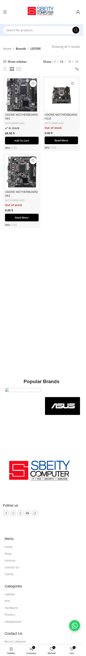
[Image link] (41, 472)
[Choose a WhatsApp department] (74, 625)
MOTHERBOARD (14, 123)
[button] (22, 140)
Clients (9, 574)
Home (7, 49)
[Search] (75, 30)
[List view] (5, 69)
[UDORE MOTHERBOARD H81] (22, 95)
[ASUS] (63, 406)
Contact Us (12, 567)
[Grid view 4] (18, 69)
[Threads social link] (20, 513)
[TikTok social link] (35, 513)
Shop (8, 554)
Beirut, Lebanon (15, 641)
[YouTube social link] (28, 513)
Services (10, 560)
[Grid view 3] (12, 69)
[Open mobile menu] (5, 12)
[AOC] (23, 406)
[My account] (78, 12)
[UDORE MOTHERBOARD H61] (22, 172)
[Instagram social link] (13, 513)
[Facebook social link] (6, 513)
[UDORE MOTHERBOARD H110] (61, 95)
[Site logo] (41, 12)
